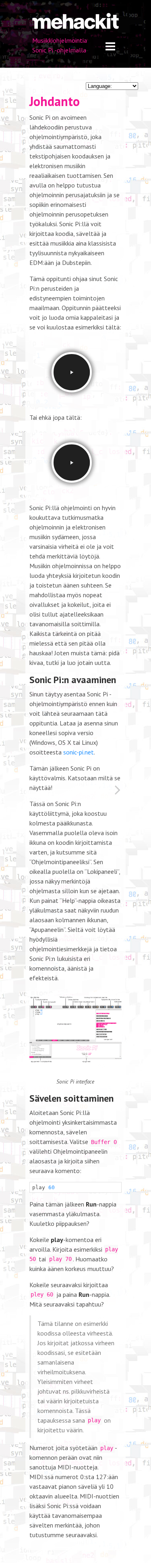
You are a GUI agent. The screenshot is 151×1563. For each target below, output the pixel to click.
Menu (110, 46)
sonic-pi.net (78, 752)
